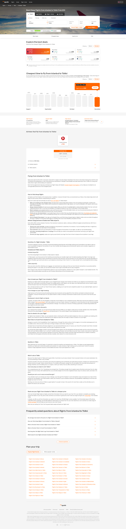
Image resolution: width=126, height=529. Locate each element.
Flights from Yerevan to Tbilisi (59, 467)
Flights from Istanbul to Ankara (60, 464)
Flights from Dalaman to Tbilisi (59, 487)
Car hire (30, 2)
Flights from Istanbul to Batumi (60, 484)
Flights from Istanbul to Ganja (82, 475)
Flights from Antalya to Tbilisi (36, 490)
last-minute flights (40, 302)
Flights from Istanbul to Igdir (59, 481)
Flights (12, 2)
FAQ (92, 36)
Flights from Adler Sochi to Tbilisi (37, 470)
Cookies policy (61, 509)
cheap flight (88, 395)
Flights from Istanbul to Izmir (36, 464)
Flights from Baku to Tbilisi (58, 470)
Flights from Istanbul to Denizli (36, 467)
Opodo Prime (46, 311)
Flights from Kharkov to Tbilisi (59, 475)
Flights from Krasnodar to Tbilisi (83, 470)
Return (81, 21)
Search (95, 87)
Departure (71, 21)
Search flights (91, 27)
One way (97, 46)
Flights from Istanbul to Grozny (36, 481)
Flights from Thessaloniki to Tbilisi (60, 490)
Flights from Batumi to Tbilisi (82, 467)
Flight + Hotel (24, 2)
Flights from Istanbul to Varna (82, 461)
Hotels (17, 2)
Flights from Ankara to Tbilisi (36, 475)
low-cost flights (55, 200)
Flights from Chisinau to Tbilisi (82, 492)
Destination (51, 21)
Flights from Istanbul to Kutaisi (59, 478)
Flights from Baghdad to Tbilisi (83, 473)
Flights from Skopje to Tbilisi (59, 492)
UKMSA (67, 509)
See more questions (63, 441)
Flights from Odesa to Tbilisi (36, 492)
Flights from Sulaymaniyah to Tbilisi (38, 473)
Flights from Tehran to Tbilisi (59, 473)
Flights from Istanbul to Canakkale (60, 461)
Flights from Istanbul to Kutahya (83, 459)
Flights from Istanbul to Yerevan (37, 478)
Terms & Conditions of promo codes (76, 509)
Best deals (35, 36)
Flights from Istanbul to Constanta (84, 464)
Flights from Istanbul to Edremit (37, 461)
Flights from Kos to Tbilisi (81, 487)
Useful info (75, 36)
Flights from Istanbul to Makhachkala (84, 481)
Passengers (93, 21)
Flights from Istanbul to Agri (36, 484)
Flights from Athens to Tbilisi (82, 490)
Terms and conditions (47, 509)
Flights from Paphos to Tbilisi (36, 495)
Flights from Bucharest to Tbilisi (37, 487)
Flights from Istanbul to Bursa (36, 459)
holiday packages (32, 402)
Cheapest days (55, 36)
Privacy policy (55, 509)
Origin (30, 21)
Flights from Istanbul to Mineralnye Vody (85, 484)
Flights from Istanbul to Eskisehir (60, 459)
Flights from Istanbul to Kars (82, 478)
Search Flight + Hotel (76, 27)
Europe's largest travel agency (72, 185)
